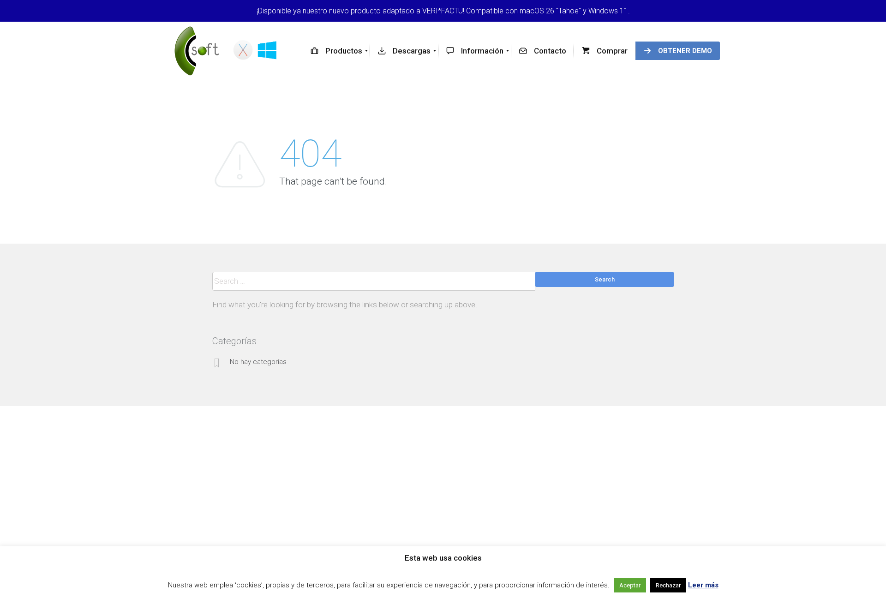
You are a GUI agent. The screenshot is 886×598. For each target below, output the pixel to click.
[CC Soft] (227, 50)
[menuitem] (336, 51)
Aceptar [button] (630, 585)
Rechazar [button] (668, 585)
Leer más (703, 585)
